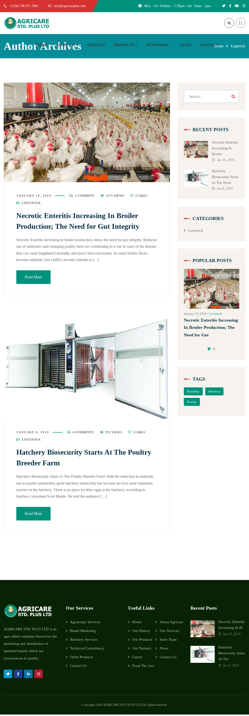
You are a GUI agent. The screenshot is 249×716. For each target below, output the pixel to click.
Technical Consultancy (87, 648)
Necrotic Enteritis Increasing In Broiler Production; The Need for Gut (211, 327)
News (164, 648)
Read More (33, 277)
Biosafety (193, 391)
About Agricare (171, 622)
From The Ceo (143, 666)
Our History (141, 631)
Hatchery (214, 391)
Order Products (81, 657)
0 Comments (83, 432)
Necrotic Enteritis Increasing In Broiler (225, 148)
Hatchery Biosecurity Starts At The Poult (225, 177)
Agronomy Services (85, 622)
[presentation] (186, 349)
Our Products (142, 639)
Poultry (192, 402)
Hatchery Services (84, 639)
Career (137, 657)
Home (137, 622)
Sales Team (168, 639)
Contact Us (78, 666)
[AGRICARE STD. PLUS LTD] (27, 23)
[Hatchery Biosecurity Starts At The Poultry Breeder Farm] (87, 369)
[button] (209, 348)
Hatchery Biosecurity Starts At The (231, 653)
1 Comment (84, 195)
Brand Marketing (83, 631)
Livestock (31, 203)
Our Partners (141, 648)
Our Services (169, 631)
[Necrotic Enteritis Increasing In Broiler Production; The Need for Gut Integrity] (87, 132)
